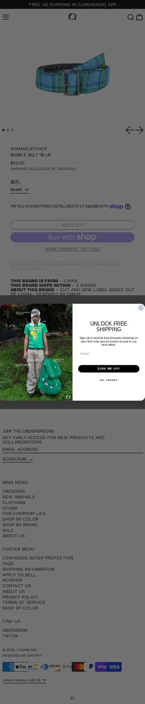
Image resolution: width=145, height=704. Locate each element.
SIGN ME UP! (108, 368)
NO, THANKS (109, 379)
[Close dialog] (141, 307)
